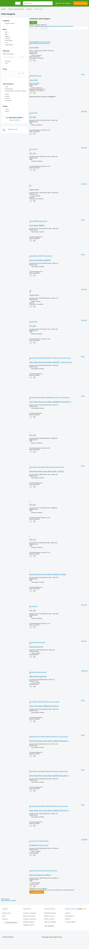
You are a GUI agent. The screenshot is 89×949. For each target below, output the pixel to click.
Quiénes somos (6, 913)
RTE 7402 (32, 610)
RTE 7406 (32, 435)
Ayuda (4, 916)
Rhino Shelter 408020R (36, 225)
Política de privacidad (29, 916)
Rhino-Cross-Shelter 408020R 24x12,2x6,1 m (44, 706)
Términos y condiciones (29, 913)
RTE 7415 (32, 539)
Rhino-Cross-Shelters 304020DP (40, 260)
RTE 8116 (32, 505)
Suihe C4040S (34, 47)
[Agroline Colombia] (7, 3)
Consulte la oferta (37, 892)
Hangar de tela (34, 189)
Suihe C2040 (33, 80)
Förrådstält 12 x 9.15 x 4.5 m (38, 845)
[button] (31, 60)
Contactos (5, 919)
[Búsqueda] (25, 3)
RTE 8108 (32, 117)
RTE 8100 (32, 326)
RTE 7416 (32, 153)
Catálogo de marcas (28, 925)
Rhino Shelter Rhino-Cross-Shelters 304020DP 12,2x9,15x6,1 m (50, 402)
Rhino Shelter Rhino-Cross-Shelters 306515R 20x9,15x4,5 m (49, 741)
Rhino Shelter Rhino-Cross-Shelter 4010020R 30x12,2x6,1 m (49, 776)
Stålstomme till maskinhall (37, 676)
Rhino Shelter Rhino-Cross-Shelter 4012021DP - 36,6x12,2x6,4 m (50, 362)
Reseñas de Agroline (29, 922)
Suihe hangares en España (8, 900)
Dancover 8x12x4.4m (36, 647)
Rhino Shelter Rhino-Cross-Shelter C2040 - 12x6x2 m (46, 471)
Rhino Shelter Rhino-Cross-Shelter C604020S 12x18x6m (47, 574)
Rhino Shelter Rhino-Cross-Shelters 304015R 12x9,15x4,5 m (49, 810)
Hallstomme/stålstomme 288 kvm (40, 875)
